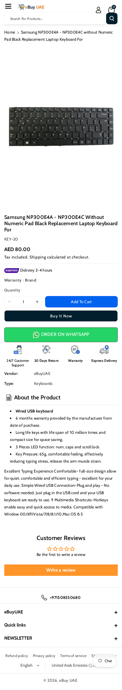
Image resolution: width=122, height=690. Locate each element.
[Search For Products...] (111, 18)
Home (9, 32)
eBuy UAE (68, 680)
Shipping (38, 257)
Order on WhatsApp (64, 334)
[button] (8, 6)
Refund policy (16, 655)
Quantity (12, 290)
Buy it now (61, 316)
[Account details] (98, 10)
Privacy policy (44, 655)
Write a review (60, 570)
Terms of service (73, 655)
